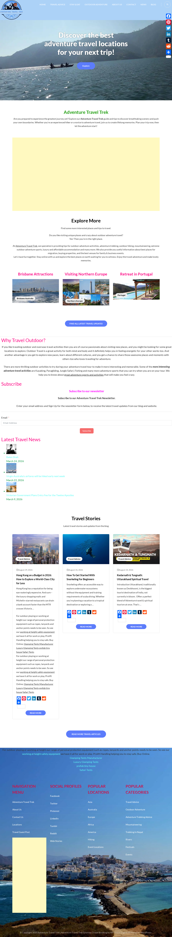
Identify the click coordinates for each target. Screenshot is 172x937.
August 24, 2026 (126, 570)
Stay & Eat (75, 4)
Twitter (54, 803)
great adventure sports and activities (84, 374)
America (92, 832)
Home (43, 4)
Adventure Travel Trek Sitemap (76, 932)
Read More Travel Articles (86, 734)
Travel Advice (57, 4)
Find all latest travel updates (86, 323)
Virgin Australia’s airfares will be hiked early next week (35, 476)
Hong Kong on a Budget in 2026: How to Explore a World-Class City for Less (35, 579)
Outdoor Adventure (96, 4)
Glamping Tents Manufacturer (38, 644)
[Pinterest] (168, 22)
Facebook (55, 796)
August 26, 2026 (76, 570)
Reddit (53, 833)
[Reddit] (168, 46)
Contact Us (17, 817)
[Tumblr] (168, 40)
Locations (17, 824)
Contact (131, 4)
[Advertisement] (86, 174)
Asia (90, 802)
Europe (91, 817)
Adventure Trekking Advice (139, 817)
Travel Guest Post (21, 832)
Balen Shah (12, 457)
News (143, 4)
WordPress (145, 932)
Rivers (129, 839)
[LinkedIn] (168, 34)
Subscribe (86, 431)
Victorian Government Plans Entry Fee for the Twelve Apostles (40, 495)
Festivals (130, 847)
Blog (153, 4)
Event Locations (96, 847)
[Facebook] (168, 16)
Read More (35, 713)
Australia (92, 809)
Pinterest (54, 811)
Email (4, 417)
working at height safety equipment (37, 632)
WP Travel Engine (118, 932)
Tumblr (53, 826)
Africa (91, 824)
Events (129, 854)
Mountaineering (134, 824)
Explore (86, 66)
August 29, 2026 (25, 570)
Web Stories (56, 841)
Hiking (91, 839)
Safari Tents (28, 652)
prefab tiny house (86, 765)
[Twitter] (168, 28)
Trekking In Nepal (134, 832)
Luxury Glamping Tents (27, 648)
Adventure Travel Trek (26, 246)
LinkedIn (54, 818)
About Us (117, 4)
